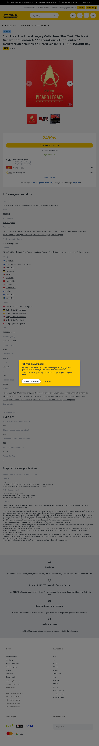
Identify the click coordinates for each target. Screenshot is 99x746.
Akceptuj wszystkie (31, 381)
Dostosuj (47, 381)
